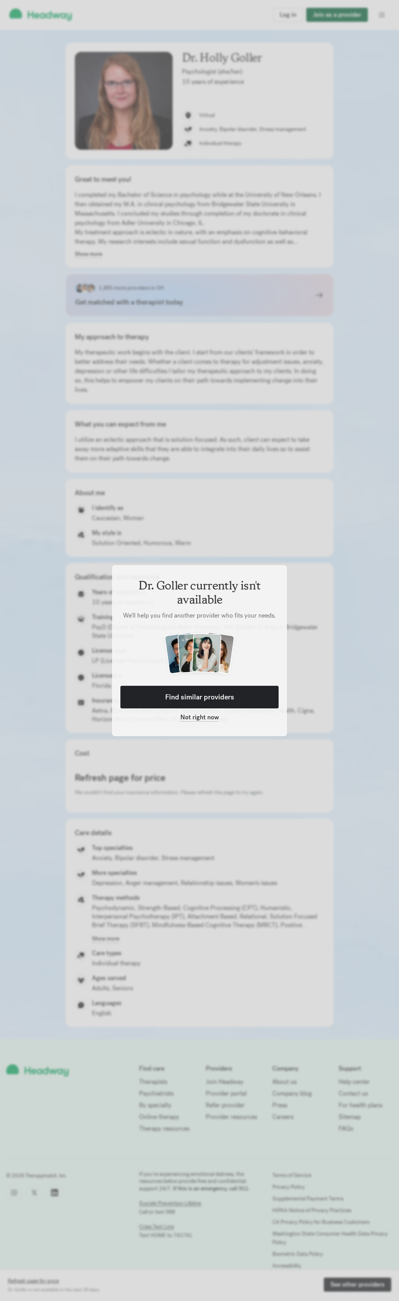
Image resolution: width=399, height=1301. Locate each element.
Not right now (199, 717)
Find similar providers (199, 696)
